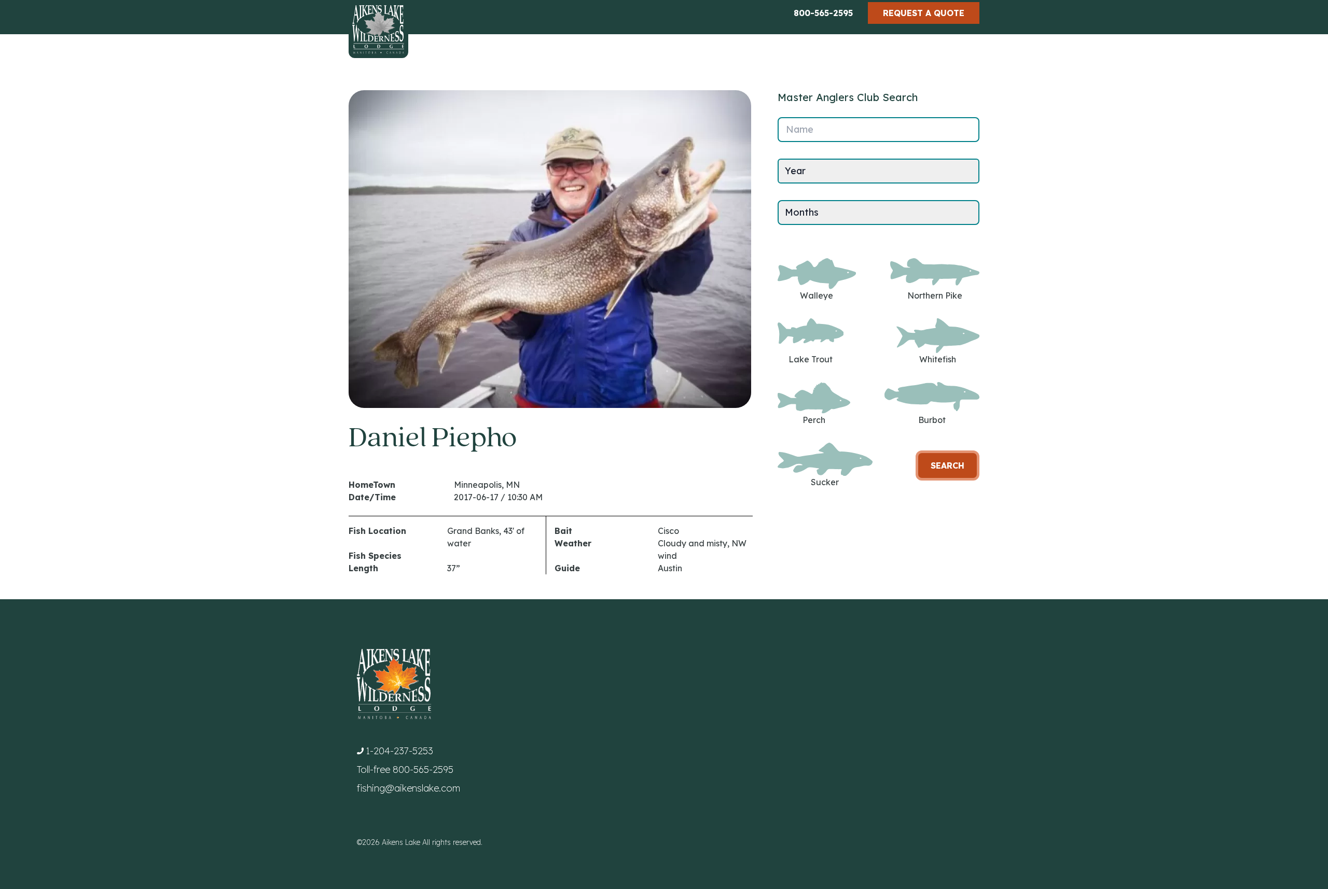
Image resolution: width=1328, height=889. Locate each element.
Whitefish (937, 359)
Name (799, 129)
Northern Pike (934, 295)
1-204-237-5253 (399, 751)
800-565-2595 (823, 13)
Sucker (825, 482)
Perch (814, 420)
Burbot (932, 420)
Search (947, 465)
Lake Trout (811, 359)
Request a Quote (923, 13)
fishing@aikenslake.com (408, 788)
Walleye (816, 295)
